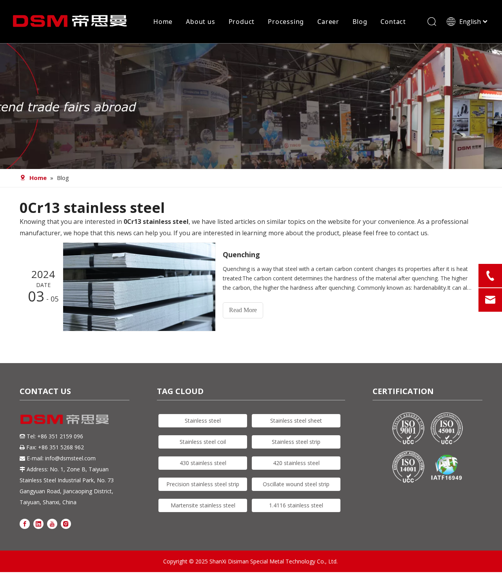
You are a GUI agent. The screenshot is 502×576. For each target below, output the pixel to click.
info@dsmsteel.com (70, 458)
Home (163, 21)
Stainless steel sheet (296, 420)
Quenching (241, 254)
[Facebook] (25, 523)
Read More (243, 310)
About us (200, 21)
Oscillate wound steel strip (296, 484)
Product (242, 21)
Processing (286, 21)
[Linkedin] (38, 523)
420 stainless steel (296, 463)
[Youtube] (52, 523)
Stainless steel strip (296, 441)
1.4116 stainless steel (296, 505)
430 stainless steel (203, 463)
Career (328, 21)
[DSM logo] (65, 418)
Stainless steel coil (203, 441)
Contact (393, 21)
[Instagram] (66, 523)
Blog (360, 21)
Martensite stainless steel (203, 505)
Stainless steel (203, 420)
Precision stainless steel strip (202, 484)
